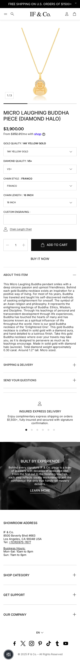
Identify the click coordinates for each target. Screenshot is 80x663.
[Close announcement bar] (76, 3)
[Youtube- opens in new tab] (65, 643)
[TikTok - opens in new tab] (48, 643)
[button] (5, 14)
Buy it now (40, 259)
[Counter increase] (24, 245)
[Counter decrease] (7, 245)
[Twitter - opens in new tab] (23, 643)
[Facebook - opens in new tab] (14, 643)
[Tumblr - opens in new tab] (57, 643)
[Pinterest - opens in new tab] (40, 643)
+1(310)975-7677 (20, 542)
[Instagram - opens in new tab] (31, 643)
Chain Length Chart (21, 229)
